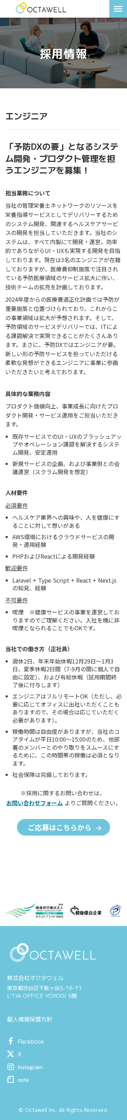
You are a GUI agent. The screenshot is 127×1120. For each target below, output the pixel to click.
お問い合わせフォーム (34, 803)
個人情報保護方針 (29, 1019)
